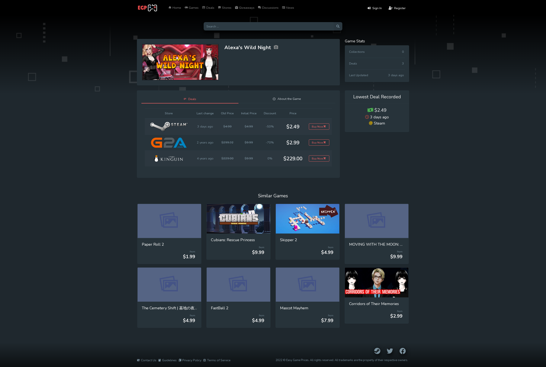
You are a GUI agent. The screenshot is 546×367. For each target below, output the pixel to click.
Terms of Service (219, 360)
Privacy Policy (191, 360)
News (289, 8)
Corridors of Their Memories (374, 303)
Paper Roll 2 (153, 244)
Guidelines (169, 360)
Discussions (270, 8)
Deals (209, 8)
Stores (226, 8)
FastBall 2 (219, 308)
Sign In (377, 8)
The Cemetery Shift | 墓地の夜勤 (170, 308)
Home (176, 8)
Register (399, 8)
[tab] (189, 99)
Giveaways (246, 8)
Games (193, 8)
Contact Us (148, 360)
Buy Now (317, 126)
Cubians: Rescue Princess (233, 239)
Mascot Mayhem (294, 308)
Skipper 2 (288, 239)
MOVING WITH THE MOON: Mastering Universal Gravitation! (402, 244)
